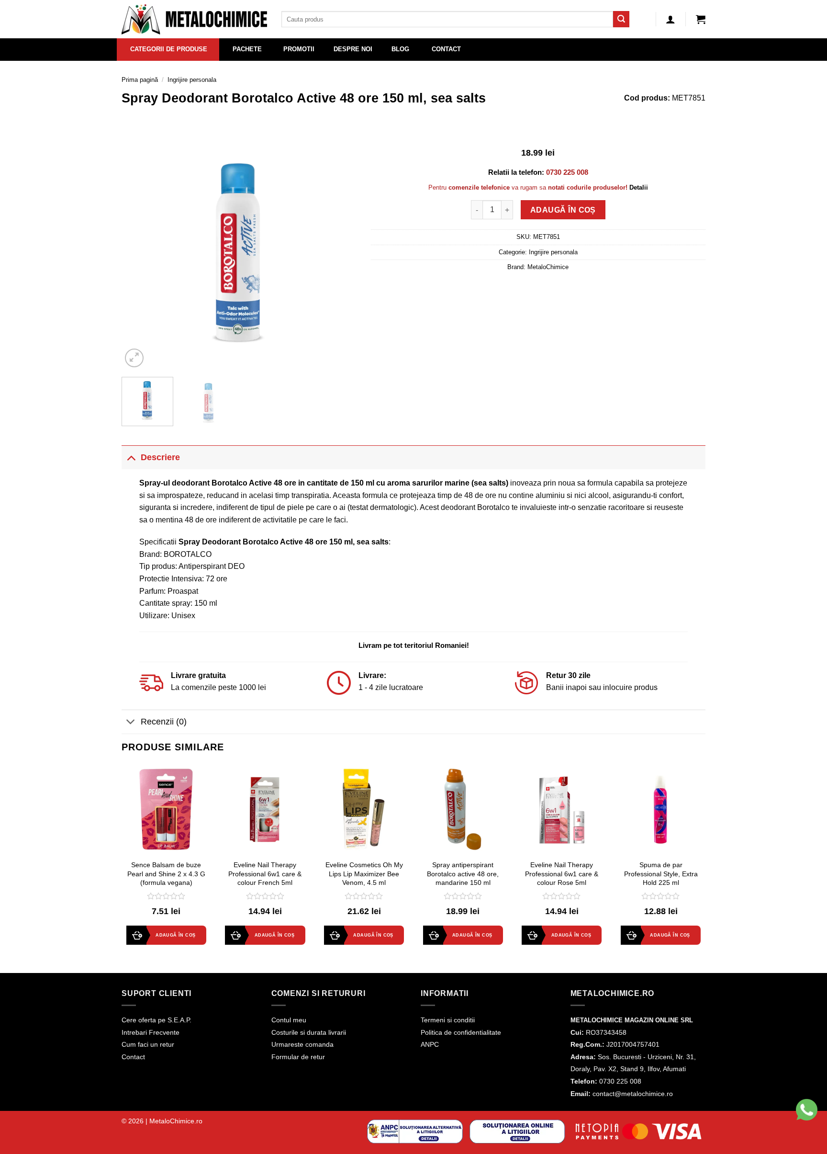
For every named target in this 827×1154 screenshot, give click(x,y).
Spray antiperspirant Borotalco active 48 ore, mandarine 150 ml (463, 873)
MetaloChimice (548, 267)
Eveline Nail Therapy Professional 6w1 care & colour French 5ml (265, 873)
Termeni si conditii (448, 1020)
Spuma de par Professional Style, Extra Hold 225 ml (661, 873)
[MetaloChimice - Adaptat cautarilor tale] (194, 19)
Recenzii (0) (164, 721)
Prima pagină (140, 79)
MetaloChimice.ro (175, 1121)
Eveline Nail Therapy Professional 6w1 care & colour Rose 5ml (561, 873)
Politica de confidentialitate (461, 1032)
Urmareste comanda (302, 1044)
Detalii (638, 187)
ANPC (430, 1044)
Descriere (160, 457)
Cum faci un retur (148, 1044)
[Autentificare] (670, 19)
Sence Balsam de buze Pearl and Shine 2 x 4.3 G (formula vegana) (166, 873)
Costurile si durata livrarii (308, 1032)
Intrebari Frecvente (150, 1032)
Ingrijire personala (192, 79)
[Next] (339, 251)
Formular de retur (298, 1057)
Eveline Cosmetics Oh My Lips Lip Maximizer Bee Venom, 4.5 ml (364, 873)
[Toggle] (131, 457)
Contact (133, 1057)
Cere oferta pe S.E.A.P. (156, 1020)
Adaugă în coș (563, 210)
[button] (700, 19)
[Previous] (138, 251)
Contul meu (288, 1020)
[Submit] (621, 19)
